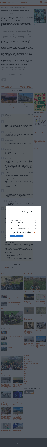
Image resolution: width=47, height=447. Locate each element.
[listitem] (23, 220)
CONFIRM (17, 235)
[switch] (35, 222)
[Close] (39, 208)
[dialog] (23, 223)
